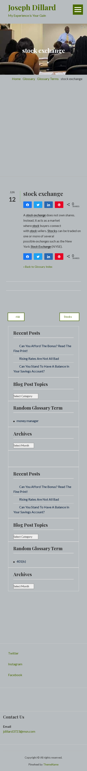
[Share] (27, 205)
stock (35, 226)
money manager (28, 421)
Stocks (52, 231)
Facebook (15, 675)
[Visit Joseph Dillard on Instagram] (15, 458)
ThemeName (50, 764)
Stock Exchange (41, 246)
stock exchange (36, 215)
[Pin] (59, 205)
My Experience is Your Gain (27, 15)
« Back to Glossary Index (37, 266)
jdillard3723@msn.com (19, 731)
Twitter (13, 653)
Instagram (15, 664)
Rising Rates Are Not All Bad (39, 358)
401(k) (21, 561)
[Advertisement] (43, 130)
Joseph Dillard (32, 7)
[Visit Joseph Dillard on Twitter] (5, 695)
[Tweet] (38, 205)
